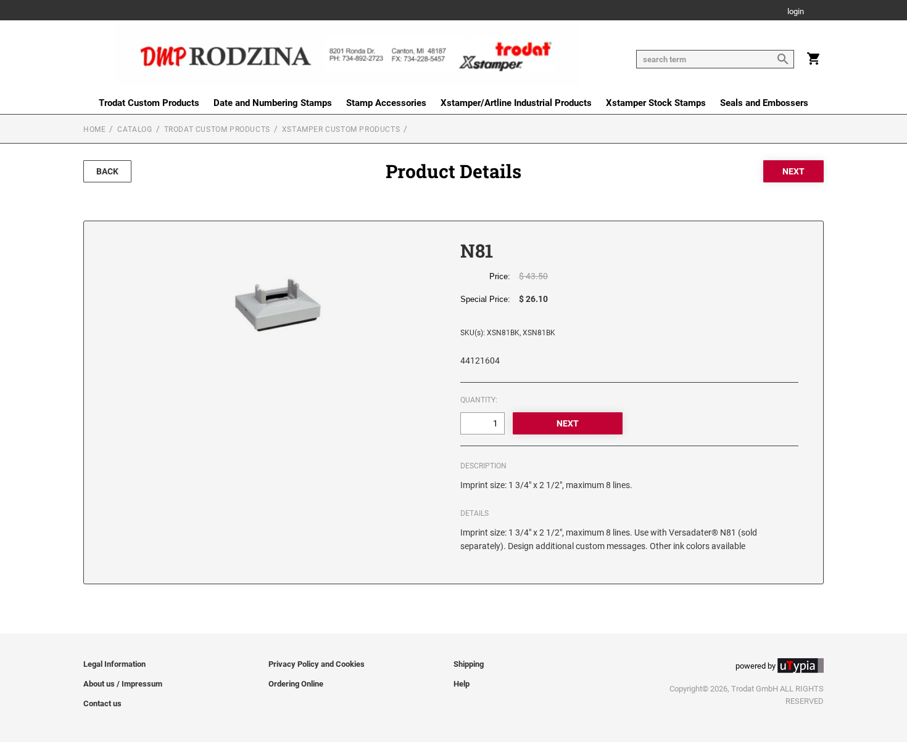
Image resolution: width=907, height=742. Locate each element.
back (107, 171)
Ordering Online (295, 683)
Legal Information (114, 664)
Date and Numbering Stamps (272, 102)
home (94, 129)
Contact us (102, 703)
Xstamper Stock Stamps (656, 102)
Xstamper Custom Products (341, 129)
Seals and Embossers (764, 102)
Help (462, 683)
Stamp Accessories (386, 102)
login (795, 12)
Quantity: (478, 400)
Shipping (469, 664)
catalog (134, 129)
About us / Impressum (122, 683)
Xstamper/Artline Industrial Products (516, 102)
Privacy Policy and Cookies (316, 664)
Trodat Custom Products (149, 102)
